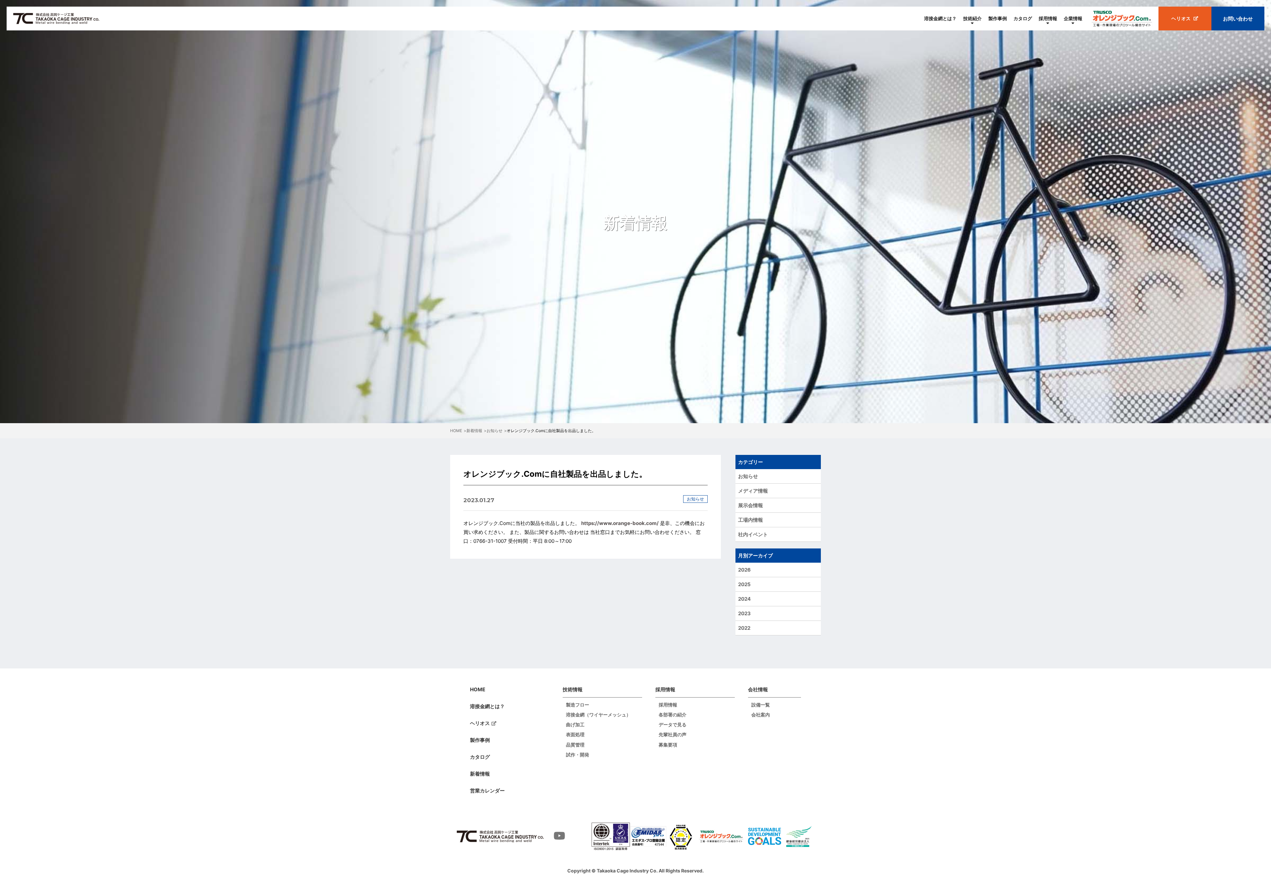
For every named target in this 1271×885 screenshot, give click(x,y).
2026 (744, 570)
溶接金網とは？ (940, 18)
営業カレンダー (487, 790)
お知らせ (748, 476)
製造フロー (577, 704)
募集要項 (668, 744)
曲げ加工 (575, 724)
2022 (744, 628)
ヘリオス (480, 723)
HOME (477, 689)
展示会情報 (750, 505)
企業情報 (1073, 18)
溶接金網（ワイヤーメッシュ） (598, 714)
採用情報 (1048, 18)
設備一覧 (760, 704)
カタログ (1022, 18)
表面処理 (575, 734)
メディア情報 (753, 491)
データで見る (672, 724)
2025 (744, 584)
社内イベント (753, 534)
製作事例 (997, 18)
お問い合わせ (1238, 19)
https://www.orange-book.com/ (620, 523)
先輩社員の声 (672, 734)
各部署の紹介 (672, 714)
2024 (744, 599)
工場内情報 (750, 520)
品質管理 (575, 744)
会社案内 (760, 714)
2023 (744, 613)
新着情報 (480, 774)
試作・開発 (577, 754)
